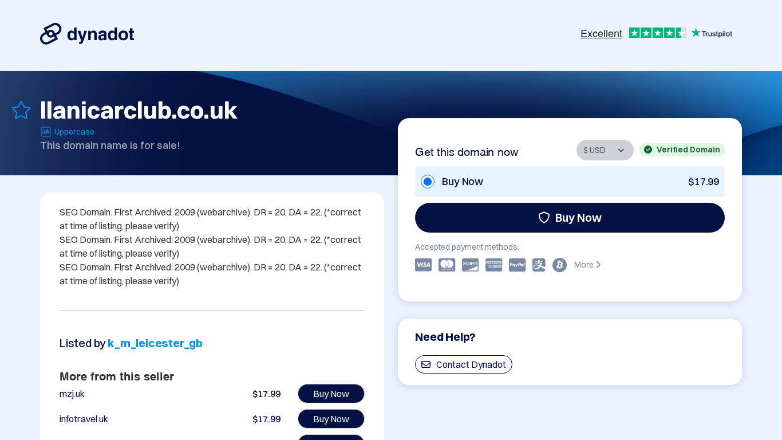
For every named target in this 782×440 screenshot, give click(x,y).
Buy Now (578, 217)
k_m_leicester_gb (155, 343)
